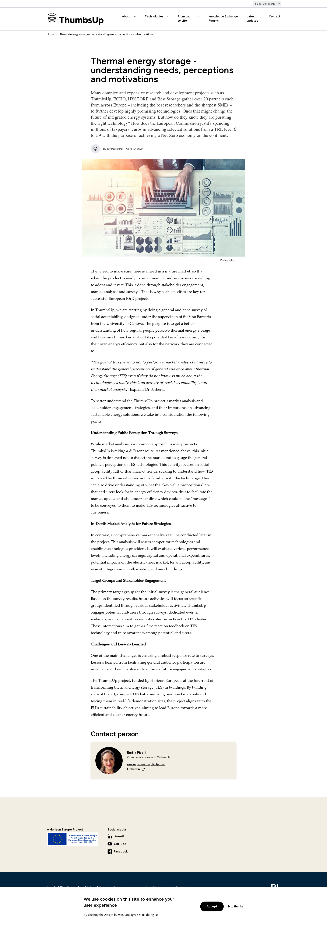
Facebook (121, 851)
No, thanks (235, 906)
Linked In (133, 769)
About (126, 16)
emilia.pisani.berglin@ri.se (146, 764)
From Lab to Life (184, 18)
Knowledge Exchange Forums (223, 18)
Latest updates (252, 18)
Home (50, 34)
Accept (212, 906)
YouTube (120, 844)
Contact (274, 16)
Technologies (154, 16)
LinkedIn (119, 836)
